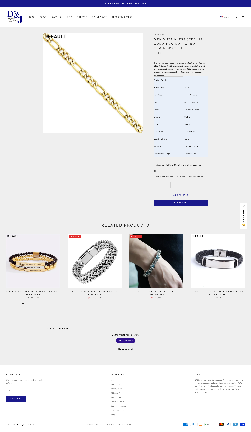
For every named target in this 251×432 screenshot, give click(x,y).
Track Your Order (118, 410)
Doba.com (159, 35)
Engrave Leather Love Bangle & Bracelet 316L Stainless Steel (218, 293)
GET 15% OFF (13, 425)
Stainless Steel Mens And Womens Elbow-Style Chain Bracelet (33, 293)
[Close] (23, 425)
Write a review (126, 340)
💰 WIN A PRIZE (243, 218)
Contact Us (115, 384)
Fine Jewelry (99, 17)
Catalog (56, 17)
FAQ (113, 415)
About (43, 17)
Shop (69, 17)
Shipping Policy (117, 393)
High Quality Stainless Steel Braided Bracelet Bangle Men (94, 293)
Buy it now (180, 203)
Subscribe (16, 398)
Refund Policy (116, 397)
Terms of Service (118, 401)
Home (31, 17)
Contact (82, 17)
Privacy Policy (116, 389)
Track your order (122, 17)
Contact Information (119, 406)
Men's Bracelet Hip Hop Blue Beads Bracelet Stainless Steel (156, 293)
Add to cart (180, 195)
